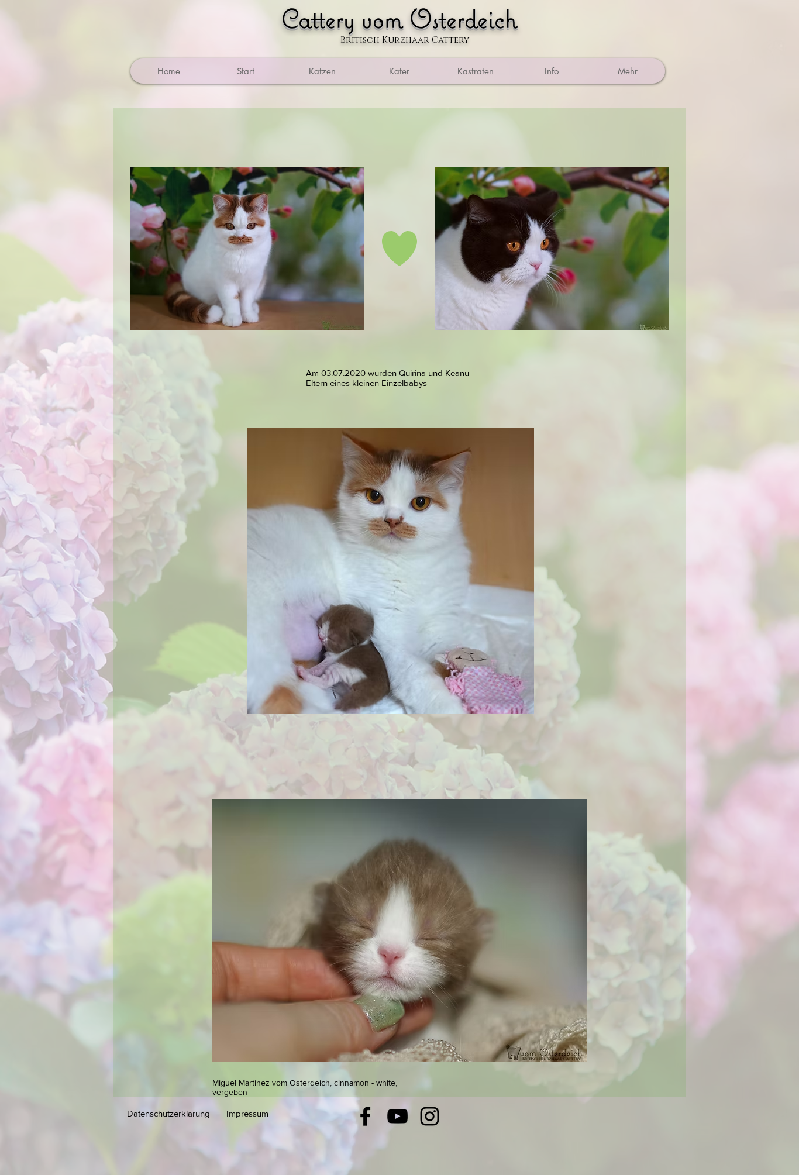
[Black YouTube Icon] (397, 1116)
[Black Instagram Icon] (429, 1116)
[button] (475, 71)
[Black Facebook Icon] (365, 1116)
